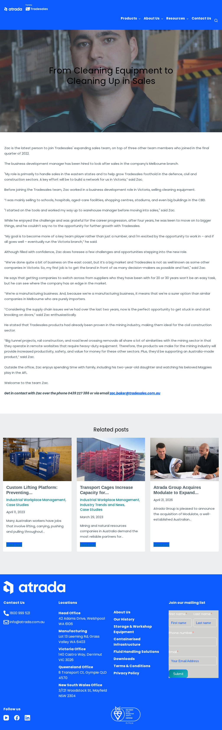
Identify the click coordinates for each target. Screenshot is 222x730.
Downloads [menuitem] (124, 658)
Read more (14, 544)
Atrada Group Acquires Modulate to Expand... (177, 490)
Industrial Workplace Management (35, 500)
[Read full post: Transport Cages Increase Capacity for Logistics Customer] (111, 459)
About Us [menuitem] (152, 18)
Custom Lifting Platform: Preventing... (32, 490)
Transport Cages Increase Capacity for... (106, 490)
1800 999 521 (20, 613)
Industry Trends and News (102, 505)
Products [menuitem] (129, 18)
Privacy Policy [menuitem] (126, 673)
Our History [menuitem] (124, 619)
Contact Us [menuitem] (201, 18)
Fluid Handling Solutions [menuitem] (136, 651)
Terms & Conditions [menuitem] (132, 665)
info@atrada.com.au (27, 621)
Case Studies (17, 505)
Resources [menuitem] (175, 18)
